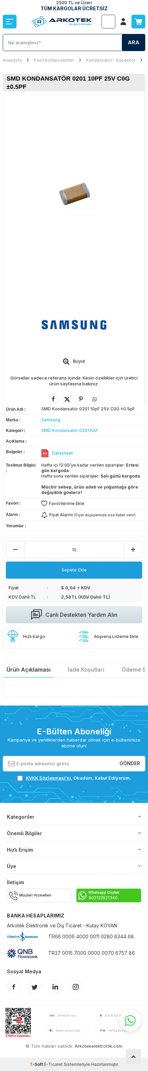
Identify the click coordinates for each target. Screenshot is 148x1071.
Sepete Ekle (74, 570)
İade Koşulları (86, 669)
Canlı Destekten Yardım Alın (81, 614)
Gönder (129, 763)
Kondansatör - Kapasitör (110, 60)
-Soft (37, 1064)
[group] (74, 192)
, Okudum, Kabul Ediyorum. (78, 778)
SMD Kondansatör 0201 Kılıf (69, 430)
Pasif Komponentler (54, 60)
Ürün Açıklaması (29, 669)
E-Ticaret (53, 1064)
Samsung (50, 419)
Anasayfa (12, 60)
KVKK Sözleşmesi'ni (48, 778)
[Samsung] (74, 324)
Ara (133, 42)
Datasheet (62, 453)
